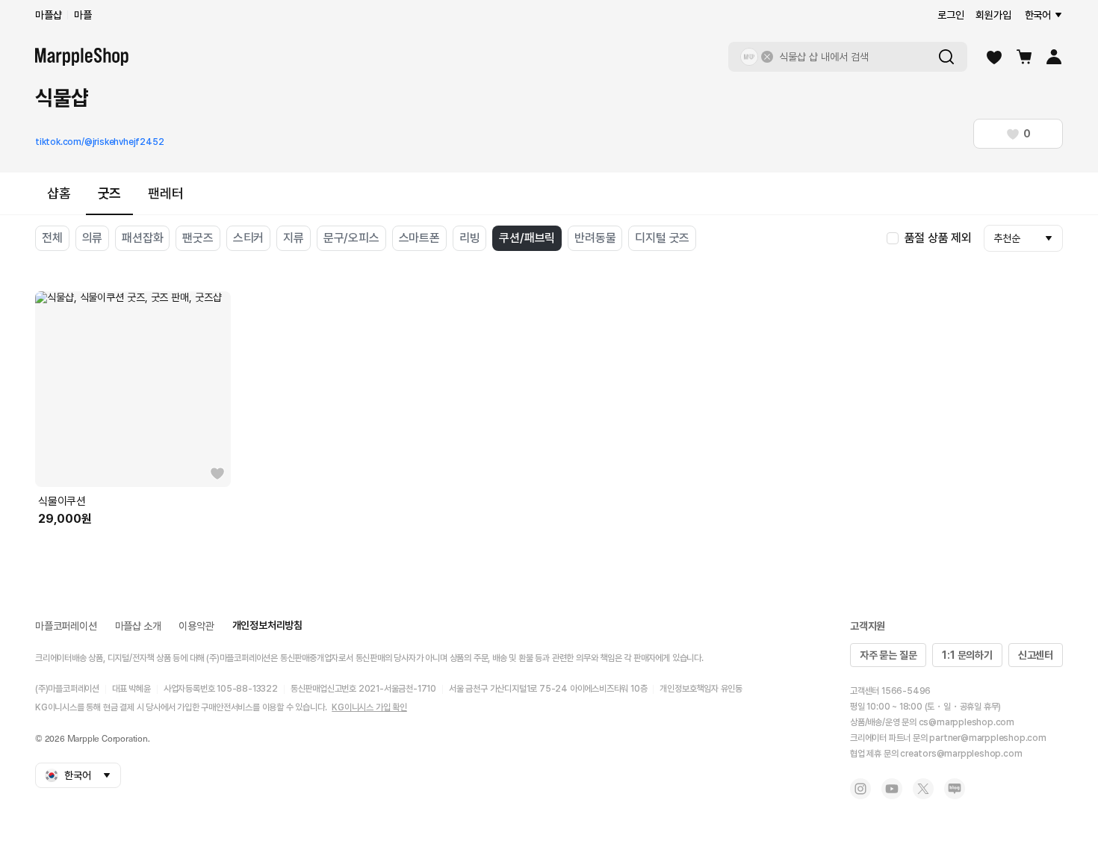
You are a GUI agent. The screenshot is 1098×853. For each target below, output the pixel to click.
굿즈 (110, 193)
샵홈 (59, 193)
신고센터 (1035, 655)
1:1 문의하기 (967, 655)
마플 (83, 15)
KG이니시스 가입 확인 (369, 707)
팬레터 (165, 193)
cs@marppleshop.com (966, 722)
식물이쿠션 (62, 501)
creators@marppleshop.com (961, 753)
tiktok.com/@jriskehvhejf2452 (99, 142)
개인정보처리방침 (267, 625)
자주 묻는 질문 (888, 655)
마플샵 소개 (138, 626)
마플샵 (48, 15)
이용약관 (196, 626)
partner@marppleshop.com (987, 738)
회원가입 (993, 15)
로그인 (950, 15)
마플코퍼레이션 (66, 626)
